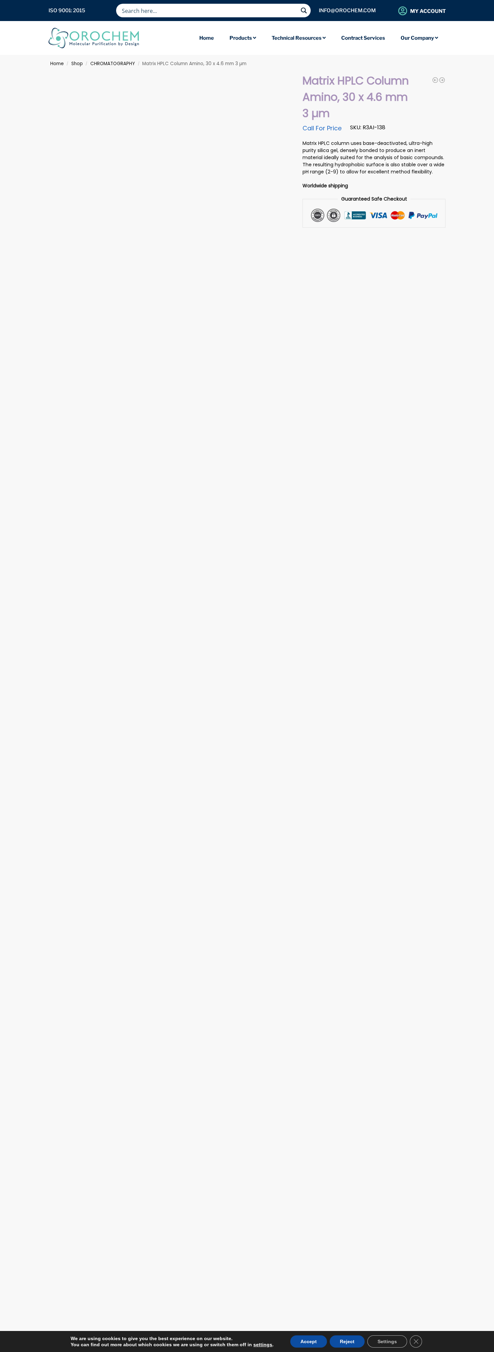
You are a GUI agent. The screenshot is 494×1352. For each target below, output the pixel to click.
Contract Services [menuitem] (363, 38)
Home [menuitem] (206, 38)
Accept (308, 1341)
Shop (77, 63)
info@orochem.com (347, 10)
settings (262, 1344)
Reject (347, 1341)
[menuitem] (242, 38)
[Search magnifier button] (304, 10)
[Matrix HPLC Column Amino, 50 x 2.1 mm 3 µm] (442, 80)
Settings (387, 1341)
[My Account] (402, 10)
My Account (428, 11)
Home (57, 63)
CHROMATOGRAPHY (112, 63)
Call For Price (322, 128)
